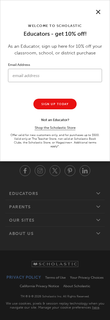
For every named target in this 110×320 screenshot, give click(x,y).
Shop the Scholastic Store (55, 128)
